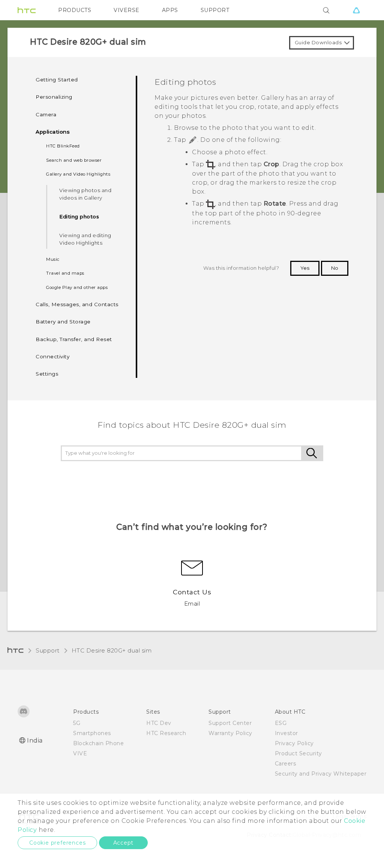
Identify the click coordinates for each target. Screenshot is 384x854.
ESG (281, 723)
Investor (286, 733)
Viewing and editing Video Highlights (85, 239)
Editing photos (79, 217)
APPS (170, 10)
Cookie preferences (57, 842)
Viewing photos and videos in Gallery (85, 194)
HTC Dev (158, 723)
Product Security (298, 753)
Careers (285, 763)
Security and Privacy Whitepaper (321, 773)
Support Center (230, 723)
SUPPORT (215, 10)
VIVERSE (127, 10)
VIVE (80, 753)
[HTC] (27, 10)
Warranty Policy (230, 733)
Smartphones (92, 733)
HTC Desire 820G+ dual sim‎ (112, 650)
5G (76, 723)
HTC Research (166, 733)
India (35, 740)
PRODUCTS (74, 10)
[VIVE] (356, 10)
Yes (304, 268)
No (334, 268)
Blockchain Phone (98, 743)
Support (48, 650)
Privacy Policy (294, 743)
